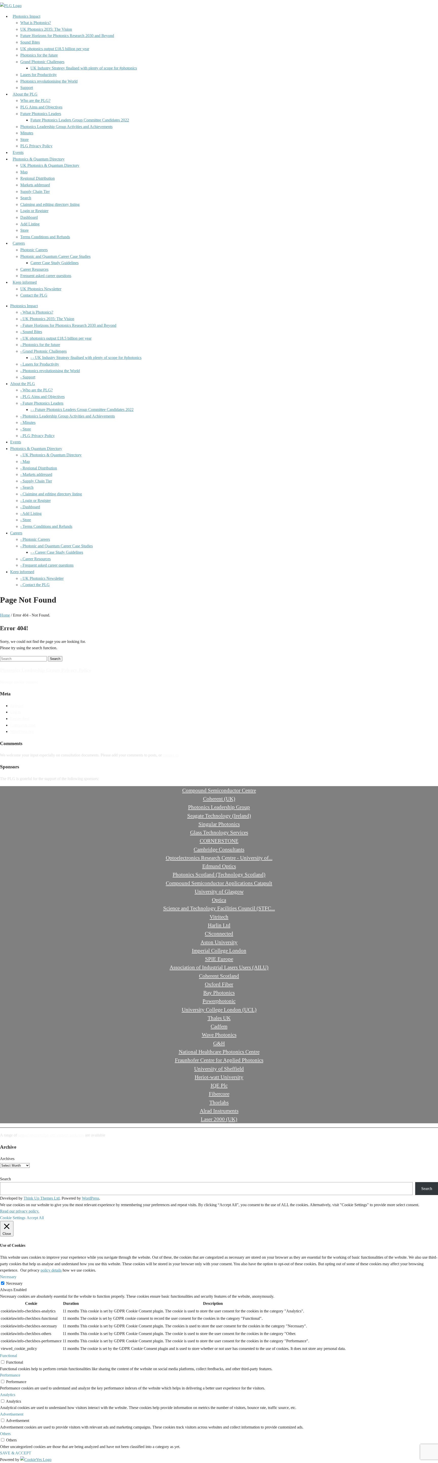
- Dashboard (30, 507)
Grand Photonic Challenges (42, 62)
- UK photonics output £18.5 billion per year (56, 338)
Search (25, 198)
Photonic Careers (34, 250)
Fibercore (219, 1094)
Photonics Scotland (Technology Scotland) (219, 874)
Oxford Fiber (219, 984)
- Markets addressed (36, 474)
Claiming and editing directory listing (50, 204)
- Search (26, 487)
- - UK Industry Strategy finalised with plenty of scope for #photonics (85, 357)
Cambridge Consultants (219, 849)
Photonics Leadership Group (219, 807)
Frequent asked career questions (45, 276)
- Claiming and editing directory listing (51, 494)
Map (24, 172)
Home (5, 615)
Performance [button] (10, 1375)
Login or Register (34, 211)
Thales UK (219, 1018)
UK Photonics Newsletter (40, 289)
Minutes (26, 133)
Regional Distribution (37, 178)
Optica (219, 900)
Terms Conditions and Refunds (45, 237)
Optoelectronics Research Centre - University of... (219, 858)
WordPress (90, 1198)
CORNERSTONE (219, 841)
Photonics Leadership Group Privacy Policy (45, 670)
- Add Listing (31, 513)
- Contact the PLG (35, 585)
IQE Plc (219, 1085)
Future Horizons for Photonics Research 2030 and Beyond (67, 35)
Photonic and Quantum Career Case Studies (55, 256)
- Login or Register (35, 500)
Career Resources (34, 269)
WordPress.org (22, 731)
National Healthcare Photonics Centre (219, 1052)
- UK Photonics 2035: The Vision (47, 319)
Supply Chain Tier (35, 191)
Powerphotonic (219, 1001)
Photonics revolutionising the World (49, 81)
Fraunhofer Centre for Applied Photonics (219, 1060)
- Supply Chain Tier (36, 481)
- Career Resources (35, 559)
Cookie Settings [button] (12, 1218)
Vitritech (219, 917)
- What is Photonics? (36, 312)
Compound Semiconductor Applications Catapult (219, 883)
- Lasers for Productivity (39, 364)
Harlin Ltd (219, 925)
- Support (27, 377)
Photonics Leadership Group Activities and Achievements (66, 126)
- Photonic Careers (35, 539)
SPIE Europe (219, 959)
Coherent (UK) (219, 799)
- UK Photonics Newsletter (42, 578)
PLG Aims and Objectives (41, 107)
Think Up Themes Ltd (42, 1198)
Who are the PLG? (35, 100)
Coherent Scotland (219, 976)
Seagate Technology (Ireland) (219, 816)
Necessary (14, 1283)
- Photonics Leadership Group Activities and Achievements (67, 416)
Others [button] (5, 1434)
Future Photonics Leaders (40, 114)
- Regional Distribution (38, 468)
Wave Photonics (219, 1035)
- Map (25, 461)
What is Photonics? (35, 23)
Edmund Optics (219, 866)
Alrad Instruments (219, 1111)
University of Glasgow (219, 891)
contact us (171, 755)
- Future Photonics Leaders (41, 403)
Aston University (219, 942)
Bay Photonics (219, 993)
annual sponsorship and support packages (51, 1135)
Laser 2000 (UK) (219, 1119)
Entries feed (19, 718)
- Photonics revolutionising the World (50, 371)
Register (16, 705)
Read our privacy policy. (19, 1211)
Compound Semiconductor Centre (219, 790)
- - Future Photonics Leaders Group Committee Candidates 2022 (82, 409)
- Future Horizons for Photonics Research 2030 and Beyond (68, 325)
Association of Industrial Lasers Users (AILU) (219, 967)
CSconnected (219, 933)
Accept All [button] (35, 1218)
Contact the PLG (33, 295)
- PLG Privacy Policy (37, 436)
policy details (51, 1270)
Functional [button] (8, 1355)
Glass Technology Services (219, 832)
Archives (7, 1159)
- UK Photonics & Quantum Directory (51, 455)
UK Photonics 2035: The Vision (46, 29)
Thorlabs (219, 1102)
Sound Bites (30, 42)
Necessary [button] (8, 1277)
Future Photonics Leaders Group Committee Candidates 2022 (79, 120)
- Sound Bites (31, 332)
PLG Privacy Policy (36, 146)
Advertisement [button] (11, 1414)
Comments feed (22, 725)
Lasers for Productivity (38, 75)
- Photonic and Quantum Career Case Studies (56, 546)
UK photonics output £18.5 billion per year (54, 49)
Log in (15, 712)
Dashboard (29, 217)
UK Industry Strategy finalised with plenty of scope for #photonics (83, 68)
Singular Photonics (219, 824)
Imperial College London (219, 950)
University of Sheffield (219, 1069)
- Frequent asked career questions (47, 565)
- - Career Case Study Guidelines (56, 552)
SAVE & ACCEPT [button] (15, 1453)
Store (24, 139)
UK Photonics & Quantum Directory (49, 165)
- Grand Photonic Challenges (43, 351)
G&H (219, 1043)
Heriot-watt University (219, 1077)
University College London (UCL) (219, 1010)
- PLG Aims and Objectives (42, 396)
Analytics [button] (7, 1395)
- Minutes (27, 422)
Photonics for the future (39, 55)
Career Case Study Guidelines (54, 263)
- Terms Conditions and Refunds (46, 526)
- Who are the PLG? (36, 390)
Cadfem (219, 1026)
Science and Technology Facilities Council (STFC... (219, 908)
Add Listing (30, 224)
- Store (25, 429)
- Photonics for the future (40, 344)
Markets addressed (35, 185)
